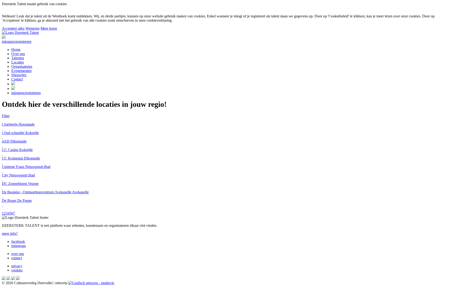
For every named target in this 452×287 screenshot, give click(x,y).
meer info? (10, 233)
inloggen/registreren (16, 42)
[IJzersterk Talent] (20, 33)
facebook (18, 241)
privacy (16, 266)
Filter (6, 116)
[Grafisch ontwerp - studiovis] (91, 283)
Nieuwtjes (18, 75)
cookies (17, 270)
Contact (17, 79)
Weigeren (32, 28)
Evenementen (21, 71)
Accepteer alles (13, 28)
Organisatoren (21, 66)
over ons (17, 254)
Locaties (17, 62)
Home (15, 50)
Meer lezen (48, 28)
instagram (18, 246)
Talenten (17, 58)
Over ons (18, 54)
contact (16, 258)
